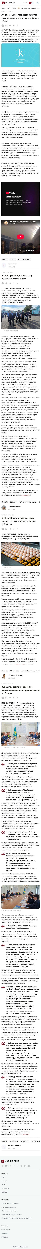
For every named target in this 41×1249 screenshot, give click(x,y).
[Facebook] (14, 26)
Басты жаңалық (24, 259)
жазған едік (25, 495)
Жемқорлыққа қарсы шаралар (11, 1214)
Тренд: (3, 8)
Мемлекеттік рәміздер (9, 1211)
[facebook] (14, 1166)
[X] (17, 26)
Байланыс (4, 1233)
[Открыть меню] (37, 2)
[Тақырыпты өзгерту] (31, 2)
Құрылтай (25, 1141)
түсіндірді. (25, 1134)
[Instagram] (2, 26)
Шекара (13, 502)
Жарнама (4, 1237)
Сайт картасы (6, 1230)
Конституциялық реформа (30, 8)
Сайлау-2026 (11, 8)
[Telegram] (10, 26)
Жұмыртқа (14, 671)
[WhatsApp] (6, 26)
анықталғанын (19, 664)
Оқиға (12, 259)
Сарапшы (14, 1141)
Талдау (3, 1185)
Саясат (3, 1181)
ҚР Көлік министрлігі (27, 502)
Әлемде (4, 1192)
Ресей (4, 259)
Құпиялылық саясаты (8, 1207)
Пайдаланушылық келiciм (9, 1203)
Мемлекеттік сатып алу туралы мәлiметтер (16, 1218)
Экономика (5, 1188)
